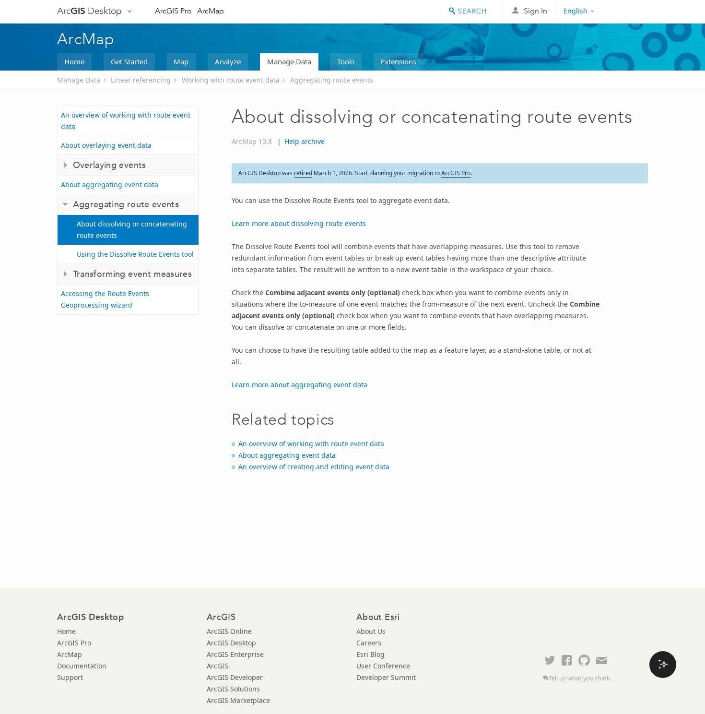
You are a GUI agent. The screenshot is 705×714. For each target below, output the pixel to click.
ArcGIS (217, 665)
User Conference (383, 665)
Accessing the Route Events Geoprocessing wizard (105, 299)
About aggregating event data (109, 184)
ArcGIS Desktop (231, 642)
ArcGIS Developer (235, 677)
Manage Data (289, 61)
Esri (627, 11)
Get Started (129, 61)
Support (70, 677)
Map (181, 61)
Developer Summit (386, 677)
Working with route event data (231, 79)
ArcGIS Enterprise (235, 654)
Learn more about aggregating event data (299, 384)
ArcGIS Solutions (233, 688)
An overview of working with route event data (125, 120)
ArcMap (210, 10)
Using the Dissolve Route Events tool (135, 254)
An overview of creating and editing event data (313, 466)
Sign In (535, 10)
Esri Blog (370, 654)
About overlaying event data (106, 145)
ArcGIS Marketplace (238, 700)
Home (74, 61)
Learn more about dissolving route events (299, 223)
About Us (371, 631)
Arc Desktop (89, 10)
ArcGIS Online (229, 631)
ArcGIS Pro (173, 10)
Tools (345, 61)
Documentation (81, 665)
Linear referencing (141, 79)
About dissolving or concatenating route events (132, 229)
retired (303, 173)
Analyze (228, 61)
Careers (368, 642)
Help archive (304, 141)
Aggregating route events (331, 79)
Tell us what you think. (580, 678)
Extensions (398, 61)
